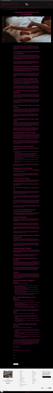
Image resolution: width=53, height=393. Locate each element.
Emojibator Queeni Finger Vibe (32, 137)
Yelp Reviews (21, 380)
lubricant (22, 82)
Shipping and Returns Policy (23, 384)
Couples (24, 7)
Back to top (26, 367)
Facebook (21, 376)
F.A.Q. (20, 383)
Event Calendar (34, 7)
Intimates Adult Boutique (6, 390)
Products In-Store (17, 7)
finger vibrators (25, 137)
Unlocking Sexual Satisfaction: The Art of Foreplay (12, 9)
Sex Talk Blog (30, 7)
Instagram (21, 375)
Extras (27, 7)
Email (14, 355)
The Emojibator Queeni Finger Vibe (17, 343)
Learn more (9, 0)
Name (14, 352)
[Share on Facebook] (17, 347)
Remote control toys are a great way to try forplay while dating (24, 170)
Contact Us (38, 7)
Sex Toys (21, 7)
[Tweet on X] (16, 347)
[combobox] (10, 4)
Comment (14, 358)
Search (20, 372)
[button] (50, 4)
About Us (41, 7)
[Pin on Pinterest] (18, 347)
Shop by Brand (12, 7)
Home (2, 9)
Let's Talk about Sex (5, 9)
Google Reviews (22, 379)
